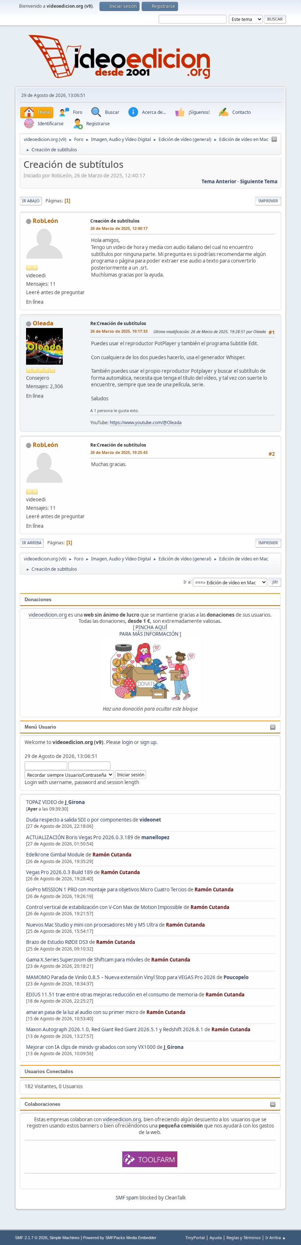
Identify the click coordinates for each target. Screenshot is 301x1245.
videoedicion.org (48, 614)
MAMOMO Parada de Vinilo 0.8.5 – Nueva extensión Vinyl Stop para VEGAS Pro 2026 (120, 977)
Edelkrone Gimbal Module (55, 854)
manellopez (155, 837)
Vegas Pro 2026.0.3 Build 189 (59, 872)
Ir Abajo (31, 200)
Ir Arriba (31, 542)
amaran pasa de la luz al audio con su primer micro (82, 1012)
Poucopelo (236, 977)
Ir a (187, 581)
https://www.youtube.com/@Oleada (146, 422)
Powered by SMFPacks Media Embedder (119, 1237)
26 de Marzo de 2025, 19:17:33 (119, 331)
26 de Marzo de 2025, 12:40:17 (119, 228)
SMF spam (127, 1197)
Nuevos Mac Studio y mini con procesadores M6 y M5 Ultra (92, 924)
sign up (148, 742)
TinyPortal (195, 1237)
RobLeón (45, 221)
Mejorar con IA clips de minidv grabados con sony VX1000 (91, 1047)
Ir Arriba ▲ (275, 1237)
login (127, 742)
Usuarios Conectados (49, 1071)
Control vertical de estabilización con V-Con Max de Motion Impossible (104, 907)
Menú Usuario (40, 727)
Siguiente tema (259, 181)
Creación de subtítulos (114, 221)
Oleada (43, 323)
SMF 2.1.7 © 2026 (31, 1237)
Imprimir (268, 200)
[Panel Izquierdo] (274, 139)
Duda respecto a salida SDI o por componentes (78, 819)
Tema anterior (219, 181)
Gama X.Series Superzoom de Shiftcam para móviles (84, 959)
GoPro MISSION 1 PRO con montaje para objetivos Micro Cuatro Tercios (106, 889)
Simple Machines (65, 1237)
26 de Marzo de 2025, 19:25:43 (119, 452)
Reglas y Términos (243, 1237)
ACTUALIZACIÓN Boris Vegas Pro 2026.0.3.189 (79, 837)
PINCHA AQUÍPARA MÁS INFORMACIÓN (148, 630)
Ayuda (216, 1237)
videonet (150, 819)
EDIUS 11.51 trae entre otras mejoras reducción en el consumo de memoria (111, 994)
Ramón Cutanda (112, 854)
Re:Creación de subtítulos (118, 323)
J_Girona (75, 802)
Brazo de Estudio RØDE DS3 (57, 942)
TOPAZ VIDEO (41, 802)
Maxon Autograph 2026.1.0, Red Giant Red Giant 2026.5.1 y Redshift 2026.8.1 (114, 1029)
